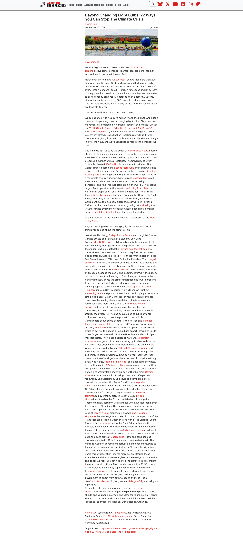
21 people (99, 327)
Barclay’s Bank (101, 413)
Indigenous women (133, 430)
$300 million (111, 164)
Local (79, 5)
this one (106, 423)
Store (118, 5)
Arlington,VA (135, 481)
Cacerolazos (117, 437)
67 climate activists (116, 365)
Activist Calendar (94, 5)
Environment (92, 62)
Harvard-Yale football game (134, 249)
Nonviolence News (138, 150)
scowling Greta (95, 293)
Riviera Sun (91, 24)
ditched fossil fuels (124, 167)
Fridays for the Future (120, 235)
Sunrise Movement (99, 131)
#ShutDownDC (144, 128)
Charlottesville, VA (99, 481)
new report (120, 79)
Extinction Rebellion (124, 128)
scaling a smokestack (115, 361)
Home (71, 5)
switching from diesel (137, 188)
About (126, 5)
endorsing (145, 205)
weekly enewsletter (100, 471)
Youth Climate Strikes (100, 128)
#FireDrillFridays (102, 242)
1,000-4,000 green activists (132, 348)
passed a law (140, 178)
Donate (109, 5)
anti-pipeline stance (101, 195)
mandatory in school (105, 212)
